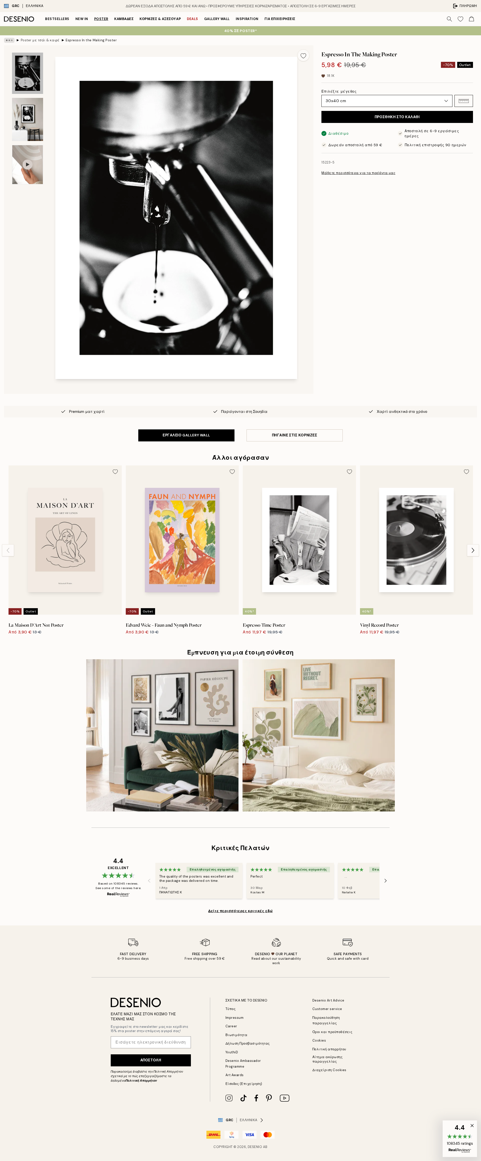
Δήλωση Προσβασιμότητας (247, 1043)
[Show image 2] (27, 119)
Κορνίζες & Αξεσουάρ (160, 19)
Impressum (234, 1018)
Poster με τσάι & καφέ (40, 40)
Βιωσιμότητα (236, 1035)
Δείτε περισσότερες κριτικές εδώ (240, 911)
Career (231, 1026)
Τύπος (230, 1009)
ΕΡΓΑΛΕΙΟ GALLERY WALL (186, 435)
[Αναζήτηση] (449, 19)
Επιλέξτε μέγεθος (338, 91)
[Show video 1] (27, 164)
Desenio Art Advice (328, 1000)
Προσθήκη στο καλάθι (397, 117)
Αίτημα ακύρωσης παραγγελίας (327, 1059)
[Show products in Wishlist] (460, 19)
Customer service (327, 1009)
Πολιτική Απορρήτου (141, 1081)
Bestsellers (57, 19)
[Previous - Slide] (8, 550)
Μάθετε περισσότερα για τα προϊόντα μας (358, 173)
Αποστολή (150, 1060)
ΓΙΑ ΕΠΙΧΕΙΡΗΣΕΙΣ (280, 19)
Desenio (255, 1147)
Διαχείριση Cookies (329, 1070)
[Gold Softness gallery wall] (162, 735)
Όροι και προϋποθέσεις (332, 1032)
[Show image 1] (27, 73)
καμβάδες (124, 19)
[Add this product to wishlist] (303, 55)
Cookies (319, 1040)
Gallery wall (217, 19)
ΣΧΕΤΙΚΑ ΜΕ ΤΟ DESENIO (246, 1000)
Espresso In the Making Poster (91, 40)
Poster (101, 19)
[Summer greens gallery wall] (319, 735)
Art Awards (234, 1075)
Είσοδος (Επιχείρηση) (243, 1084)
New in (81, 19)
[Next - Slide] (473, 550)
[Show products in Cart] (471, 19)
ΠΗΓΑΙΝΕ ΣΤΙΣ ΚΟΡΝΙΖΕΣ (294, 435)
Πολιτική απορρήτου (329, 1049)
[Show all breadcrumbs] (9, 40)
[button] (463, 101)
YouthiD (231, 1052)
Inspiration (247, 19)
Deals (192, 19)
